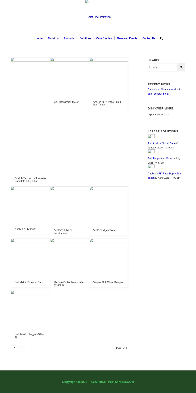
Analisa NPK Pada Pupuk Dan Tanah (107, 103)
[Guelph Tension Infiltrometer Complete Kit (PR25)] (30, 115)
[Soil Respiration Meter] (69, 77)
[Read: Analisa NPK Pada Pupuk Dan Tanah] (151, 167)
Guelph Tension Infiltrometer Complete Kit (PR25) (30, 179)
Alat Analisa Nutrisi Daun (162, 143)
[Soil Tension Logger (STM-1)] (30, 309)
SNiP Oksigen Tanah (104, 230)
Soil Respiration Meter (66, 102)
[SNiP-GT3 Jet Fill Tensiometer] (69, 205)
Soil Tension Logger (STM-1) (29, 335)
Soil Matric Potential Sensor (30, 282)
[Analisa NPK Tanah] (30, 205)
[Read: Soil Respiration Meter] (151, 152)
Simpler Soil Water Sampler (108, 282)
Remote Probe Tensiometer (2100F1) (69, 283)
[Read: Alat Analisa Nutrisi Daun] (151, 137)
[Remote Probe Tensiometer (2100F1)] (69, 257)
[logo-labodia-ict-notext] (98, 16)
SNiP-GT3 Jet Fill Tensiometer (63, 231)
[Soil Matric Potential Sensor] (30, 257)
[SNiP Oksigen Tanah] (108, 205)
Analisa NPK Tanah (25, 229)
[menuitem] (39, 38)
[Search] (160, 38)
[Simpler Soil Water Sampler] (108, 257)
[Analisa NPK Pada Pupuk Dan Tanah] (108, 77)
